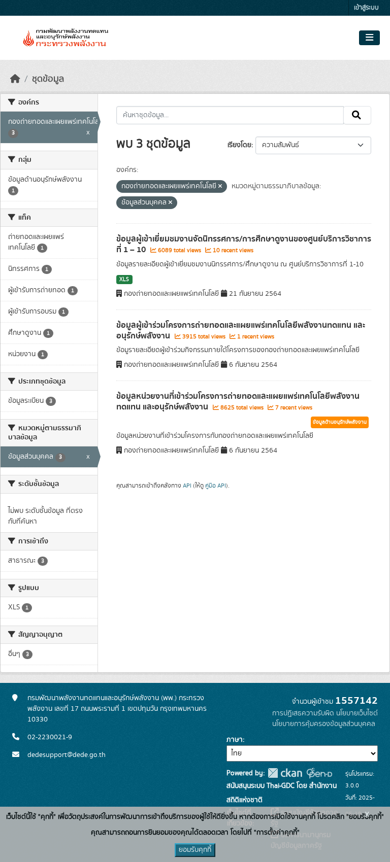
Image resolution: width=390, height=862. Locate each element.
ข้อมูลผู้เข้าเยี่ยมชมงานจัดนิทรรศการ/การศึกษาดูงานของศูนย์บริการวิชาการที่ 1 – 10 (243, 244)
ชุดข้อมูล (48, 79)
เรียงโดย (239, 145)
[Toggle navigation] (369, 38)
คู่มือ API (215, 485)
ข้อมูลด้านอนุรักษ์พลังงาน (340, 422)
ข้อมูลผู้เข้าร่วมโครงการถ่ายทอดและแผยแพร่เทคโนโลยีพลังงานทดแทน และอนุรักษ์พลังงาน (240, 330)
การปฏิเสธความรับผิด (303, 713)
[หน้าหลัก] (15, 79)
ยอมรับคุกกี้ (195, 850)
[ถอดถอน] (220, 187)
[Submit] (357, 115)
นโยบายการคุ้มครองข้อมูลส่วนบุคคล (323, 724)
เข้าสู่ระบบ (366, 8)
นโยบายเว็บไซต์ (357, 713)
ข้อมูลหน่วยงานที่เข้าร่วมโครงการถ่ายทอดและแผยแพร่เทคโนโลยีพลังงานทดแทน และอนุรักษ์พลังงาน (238, 401)
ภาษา (234, 740)
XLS (124, 279)
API (187, 485)
